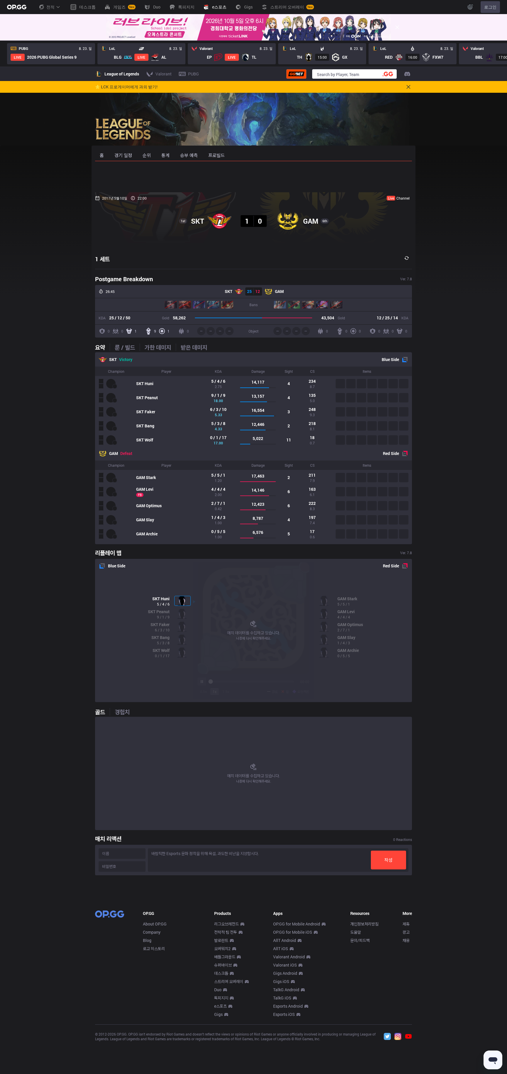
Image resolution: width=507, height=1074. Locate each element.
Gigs (218, 1014)
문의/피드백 (360, 940)
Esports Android (288, 1006)
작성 (388, 860)
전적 (50, 7)
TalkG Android (286, 989)
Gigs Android (285, 973)
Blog (147, 940)
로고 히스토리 (154, 948)
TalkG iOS (282, 998)
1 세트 (102, 259)
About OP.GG (155, 924)
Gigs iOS (281, 981)
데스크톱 (221, 973)
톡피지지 (221, 998)
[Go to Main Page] (16, 7)
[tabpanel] (253, 448)
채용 (406, 940)
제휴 (406, 924)
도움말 (355, 932)
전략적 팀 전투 (225, 932)
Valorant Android (289, 957)
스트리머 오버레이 (228, 981)
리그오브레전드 (226, 924)
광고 (406, 932)
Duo (218, 989)
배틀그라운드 (224, 957)
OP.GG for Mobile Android (296, 924)
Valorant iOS (285, 965)
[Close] (397, 27)
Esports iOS (284, 1014)
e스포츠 (220, 1006)
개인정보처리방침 (364, 924)
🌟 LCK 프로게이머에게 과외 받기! (126, 87)
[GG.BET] (296, 74)
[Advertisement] (253, 176)
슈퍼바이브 (223, 965)
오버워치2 (222, 948)
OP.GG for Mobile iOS (292, 932)
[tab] (102, 347)
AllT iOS (280, 948)
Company (151, 932)
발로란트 (221, 940)
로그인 (490, 7)
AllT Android (284, 940)
